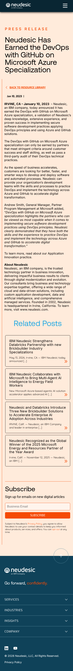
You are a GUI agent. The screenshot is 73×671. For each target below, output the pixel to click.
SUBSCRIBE (37, 515)
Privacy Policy (13, 662)
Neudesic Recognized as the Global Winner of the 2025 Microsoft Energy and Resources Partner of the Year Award (37, 446)
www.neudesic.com (34, 309)
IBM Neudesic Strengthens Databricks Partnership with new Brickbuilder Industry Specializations (35, 346)
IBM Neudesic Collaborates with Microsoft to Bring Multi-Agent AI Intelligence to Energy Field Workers (35, 379)
